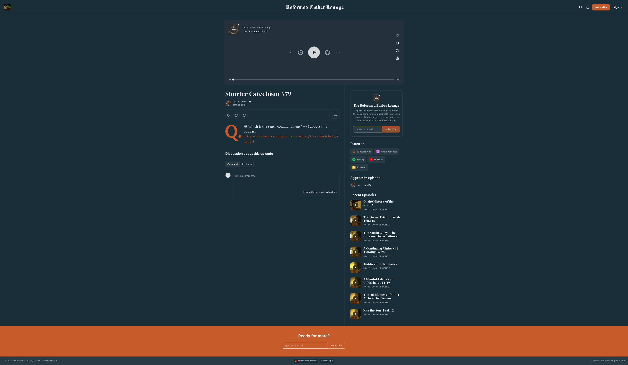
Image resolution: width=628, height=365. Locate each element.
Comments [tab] (233, 164)
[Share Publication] (587, 7)
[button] (290, 52)
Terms (37, 360)
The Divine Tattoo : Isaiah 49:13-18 (381, 219)
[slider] (313, 79)
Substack (595, 360)
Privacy (29, 360)
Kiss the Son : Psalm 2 (378, 310)
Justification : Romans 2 (380, 264)
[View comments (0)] (397, 43)
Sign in (618, 7)
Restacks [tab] (247, 164)
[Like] (228, 115)
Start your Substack (307, 360)
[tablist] (239, 164)
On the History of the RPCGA (378, 203)
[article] (376, 205)
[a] (355, 205)
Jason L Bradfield (242, 102)
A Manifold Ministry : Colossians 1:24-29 (378, 281)
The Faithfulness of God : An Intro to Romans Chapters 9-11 (381, 296)
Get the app (327, 360)
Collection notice (49, 360)
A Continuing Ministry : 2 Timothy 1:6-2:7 (381, 250)
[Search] (580, 7)
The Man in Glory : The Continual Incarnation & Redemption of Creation (381, 234)
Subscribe (601, 7)
